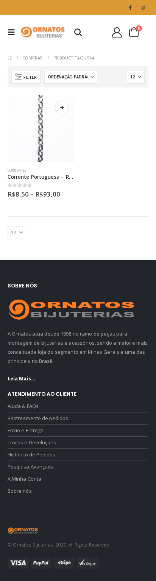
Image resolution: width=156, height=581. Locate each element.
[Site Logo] (43, 32)
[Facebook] (130, 7)
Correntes (17, 170)
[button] (14, 32)
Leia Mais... (22, 378)
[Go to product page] (41, 128)
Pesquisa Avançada (31, 466)
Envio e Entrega (26, 430)
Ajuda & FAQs (23, 406)
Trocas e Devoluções (32, 442)
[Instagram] (142, 7)
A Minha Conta (24, 478)
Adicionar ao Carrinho (62, 107)
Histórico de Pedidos (31, 454)
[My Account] (117, 32)
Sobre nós (20, 490)
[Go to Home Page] (10, 58)
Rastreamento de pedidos (38, 418)
